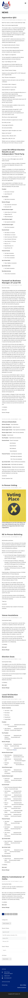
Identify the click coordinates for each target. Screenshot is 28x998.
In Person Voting (9, 485)
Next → (15, 914)
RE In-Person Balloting (12, 534)
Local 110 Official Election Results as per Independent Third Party (13, 152)
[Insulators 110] (6, 5)
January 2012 (5, 938)
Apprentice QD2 (9, 18)
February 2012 (6, 941)
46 (10, 914)
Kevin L (9, 156)
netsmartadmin (11, 20)
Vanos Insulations (13, 615)
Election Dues (8, 657)
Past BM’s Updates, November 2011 (10, 935)
